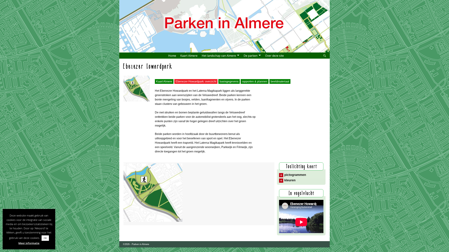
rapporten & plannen (254, 81)
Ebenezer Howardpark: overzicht (196, 81)
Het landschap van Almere (219, 56)
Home (172, 56)
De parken (250, 56)
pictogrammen (295, 175)
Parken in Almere (140, 244)
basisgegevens (229, 81)
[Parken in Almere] (225, 42)
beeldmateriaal (280, 81)
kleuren (290, 180)
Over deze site (274, 56)
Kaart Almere (188, 56)
